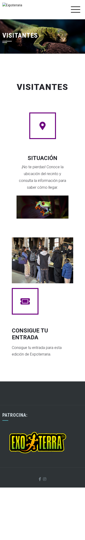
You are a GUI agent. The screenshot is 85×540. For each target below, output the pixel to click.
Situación (42, 158)
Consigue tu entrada (30, 334)
